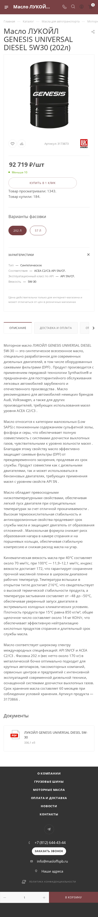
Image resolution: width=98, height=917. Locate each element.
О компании (49, 773)
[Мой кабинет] (82, 7)
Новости (49, 806)
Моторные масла (49, 790)
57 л (38, 231)
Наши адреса (52, 871)
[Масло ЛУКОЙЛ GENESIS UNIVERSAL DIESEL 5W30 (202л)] (49, 95)
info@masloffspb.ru (52, 861)
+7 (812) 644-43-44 (50, 842)
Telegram (49, 829)
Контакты (49, 814)
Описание (17, 328)
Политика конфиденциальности (52, 881)
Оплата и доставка (49, 798)
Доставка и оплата (56, 328)
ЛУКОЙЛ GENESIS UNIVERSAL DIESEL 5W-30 (56, 734)
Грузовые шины (49, 782)
